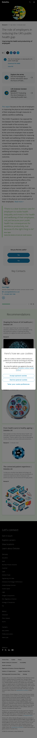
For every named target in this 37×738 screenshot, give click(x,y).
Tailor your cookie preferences (18, 384)
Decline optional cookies (18, 380)
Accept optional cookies (18, 376)
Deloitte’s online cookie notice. (24, 369)
